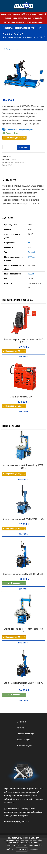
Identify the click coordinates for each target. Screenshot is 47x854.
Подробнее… (35, 849)
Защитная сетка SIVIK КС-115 (23, 396)
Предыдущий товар (12, 49)
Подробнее (23, 479)
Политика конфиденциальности (16, 821)
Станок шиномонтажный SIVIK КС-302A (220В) (23, 574)
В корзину (23, 147)
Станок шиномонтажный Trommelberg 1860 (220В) (23, 630)
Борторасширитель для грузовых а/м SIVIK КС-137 (23, 340)
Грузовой (31, 252)
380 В (30, 242)
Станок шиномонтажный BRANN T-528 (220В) (23, 519)
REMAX (10, 165)
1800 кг (31, 274)
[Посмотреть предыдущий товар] (4, 49)
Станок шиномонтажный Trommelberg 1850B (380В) (23, 466)
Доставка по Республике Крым (20, 130)
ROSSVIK (13, 159)
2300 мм (31, 257)
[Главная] (3, 37)
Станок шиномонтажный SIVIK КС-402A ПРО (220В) (23, 684)
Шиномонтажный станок (15, 162)
